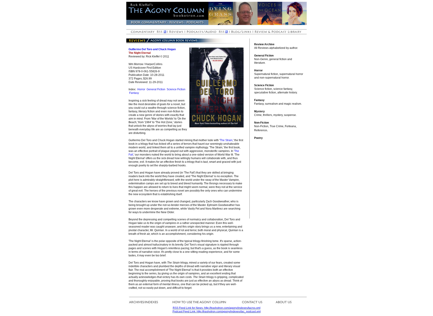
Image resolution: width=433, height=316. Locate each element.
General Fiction (156, 89)
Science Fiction (176, 89)
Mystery (259, 111)
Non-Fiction (261, 122)
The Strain (226, 140)
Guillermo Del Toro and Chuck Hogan (152, 49)
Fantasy (134, 93)
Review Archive (264, 44)
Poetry (258, 138)
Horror (141, 89)
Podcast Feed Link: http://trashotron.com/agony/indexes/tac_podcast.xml (217, 311)
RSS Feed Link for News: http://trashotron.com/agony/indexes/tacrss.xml (216, 307)
